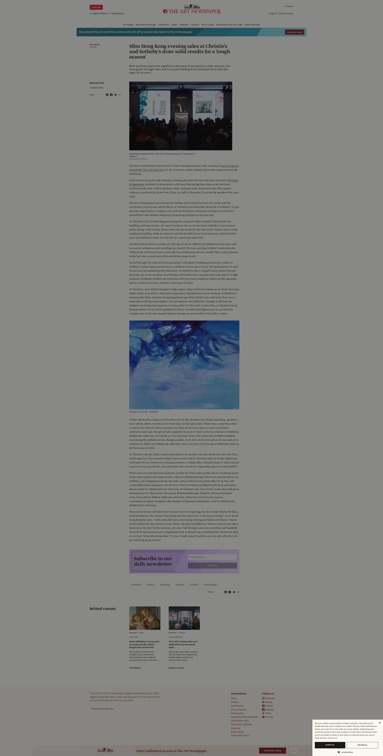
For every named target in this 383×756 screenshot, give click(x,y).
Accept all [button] (330, 745)
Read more (333, 738)
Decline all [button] (362, 745)
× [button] (380, 723)
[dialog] (347, 738)
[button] (346, 752)
